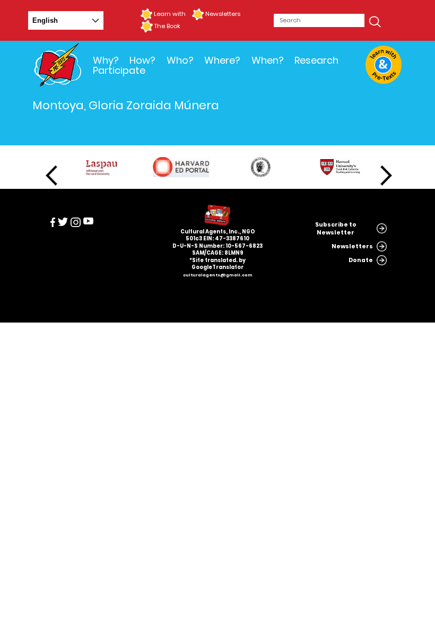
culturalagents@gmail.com (218, 275)
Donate (361, 260)
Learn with (170, 14)
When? (267, 60)
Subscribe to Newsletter (335, 229)
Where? (222, 60)
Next (386, 175)
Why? (106, 60)
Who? (180, 60)
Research (316, 60)
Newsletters (222, 14)
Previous (51, 175)
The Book (167, 26)
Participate (119, 70)
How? (142, 60)
